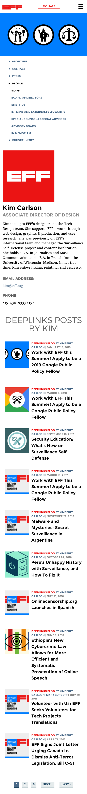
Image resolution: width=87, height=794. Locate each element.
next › (47, 784)
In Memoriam (21, 133)
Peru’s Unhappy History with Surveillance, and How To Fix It (56, 568)
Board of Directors (26, 97)
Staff (15, 90)
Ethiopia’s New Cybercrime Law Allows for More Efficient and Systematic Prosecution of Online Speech (54, 659)
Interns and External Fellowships (38, 111)
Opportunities (23, 140)
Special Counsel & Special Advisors (38, 119)
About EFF (19, 61)
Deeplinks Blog (43, 343)
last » (66, 784)
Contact (18, 68)
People (17, 83)
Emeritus (18, 104)
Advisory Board (23, 126)
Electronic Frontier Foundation (13, 7)
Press (16, 76)
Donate (49, 6)
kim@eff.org (13, 286)
